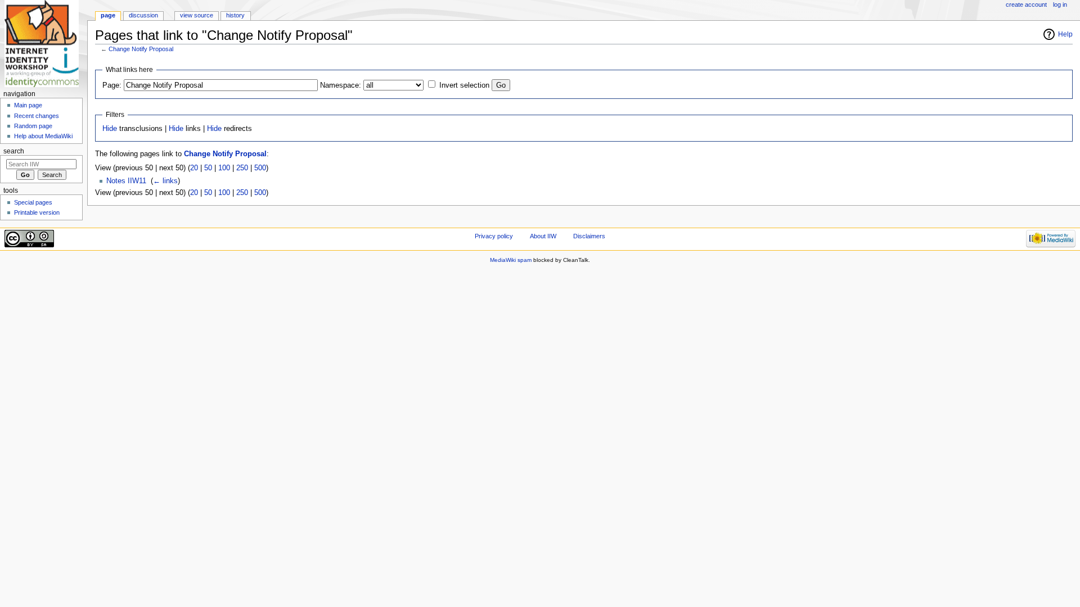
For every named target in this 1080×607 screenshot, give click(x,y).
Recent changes (36, 115)
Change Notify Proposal (141, 49)
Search (13, 151)
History (235, 15)
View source (196, 15)
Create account (1026, 4)
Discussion (143, 15)
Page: (112, 85)
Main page (28, 105)
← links (165, 181)
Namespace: (340, 85)
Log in (1060, 4)
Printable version (37, 212)
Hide (109, 129)
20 (194, 168)
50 (208, 168)
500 (260, 168)
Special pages (33, 202)
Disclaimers (589, 236)
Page (108, 15)
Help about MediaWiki (43, 136)
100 (224, 168)
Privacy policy (494, 236)
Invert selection (464, 85)
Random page (33, 126)
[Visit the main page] (43, 43)
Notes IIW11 (126, 181)
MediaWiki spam (511, 260)
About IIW (543, 236)
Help (1065, 34)
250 (242, 168)
